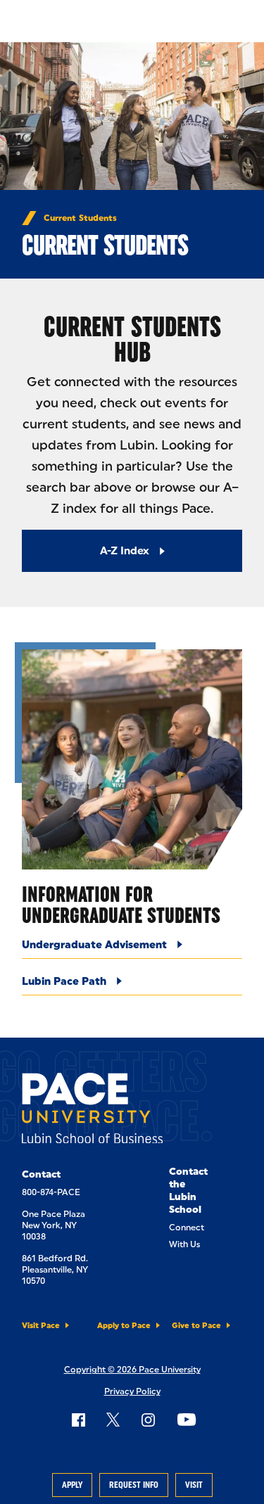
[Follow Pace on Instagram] (147, 1419)
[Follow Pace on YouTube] (186, 1419)
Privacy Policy (132, 1391)
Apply (72, 1485)
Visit (194, 1485)
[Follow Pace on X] (113, 1419)
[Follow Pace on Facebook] (78, 1419)
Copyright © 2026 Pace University (132, 1370)
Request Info (133, 1485)
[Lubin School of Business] (92, 1111)
